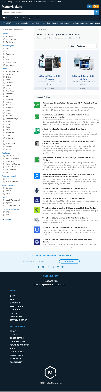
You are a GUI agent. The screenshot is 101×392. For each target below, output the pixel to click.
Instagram (48, 267)
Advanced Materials (13, 164)
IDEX (8, 172)
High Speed (10, 156)
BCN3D (8, 80)
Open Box (9, 203)
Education (15, 310)
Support (14, 313)
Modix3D (9, 116)
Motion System (8, 185)
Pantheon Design (12, 119)
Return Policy (17, 352)
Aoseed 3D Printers (13, 71)
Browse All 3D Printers (12, 29)
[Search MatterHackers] (96, 12)
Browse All (6, 219)
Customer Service (40, 2)
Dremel (8, 85)
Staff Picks (25, 23)
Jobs (12, 348)
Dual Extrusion (11, 169)
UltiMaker (9, 138)
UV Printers (10, 65)
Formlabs (9, 94)
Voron (8, 141)
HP (7, 96)
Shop (12, 296)
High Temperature (12, 158)
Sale (17, 23)
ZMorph (9, 146)
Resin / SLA (10, 54)
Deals (4, 197)
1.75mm (9, 212)
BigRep (8, 77)
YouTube (62, 267)
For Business (10, 42)
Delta (8, 194)
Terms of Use (16, 359)
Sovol (8, 135)
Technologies (8, 46)
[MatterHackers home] (12, 7)
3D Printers (36, 23)
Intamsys (9, 99)
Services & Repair (18, 320)
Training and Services (79, 23)
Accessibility (16, 362)
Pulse (8, 127)
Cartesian (9, 188)
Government (16, 317)
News (12, 299)
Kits (7, 179)
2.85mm (9, 215)
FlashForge (10, 91)
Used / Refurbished (13, 200)
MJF (7, 59)
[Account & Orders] (89, 6)
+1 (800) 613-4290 (54, 2)
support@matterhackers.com (50, 285)
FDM (7, 51)
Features (6, 153)
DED (7, 48)
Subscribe (69, 261)
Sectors (5, 34)
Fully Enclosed (11, 167)
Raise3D (9, 130)
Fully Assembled (12, 181)
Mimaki (8, 113)
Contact (14, 334)
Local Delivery (17, 341)
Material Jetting (11, 62)
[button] (50, 18)
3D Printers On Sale (13, 206)
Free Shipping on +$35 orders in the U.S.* (17, 2)
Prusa (8, 124)
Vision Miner (10, 144)
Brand (5, 69)
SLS (7, 57)
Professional (17, 306)
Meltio (8, 110)
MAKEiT (9, 105)
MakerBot (9, 108)
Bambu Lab (64, 23)
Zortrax (8, 149)
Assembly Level (9, 176)
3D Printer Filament (50, 23)
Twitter (43, 267)
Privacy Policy (17, 355)
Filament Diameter (10, 209)
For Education (11, 39)
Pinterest (57, 267)
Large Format (10, 161)
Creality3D (9, 83)
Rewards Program (19, 345)
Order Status (17, 338)
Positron (9, 121)
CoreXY (8, 191)
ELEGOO (9, 88)
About (13, 331)
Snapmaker (10, 133)
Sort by (71, 46)
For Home (9, 36)
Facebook (38, 267)
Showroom (16, 303)
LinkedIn (53, 267)
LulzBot (8, 102)
